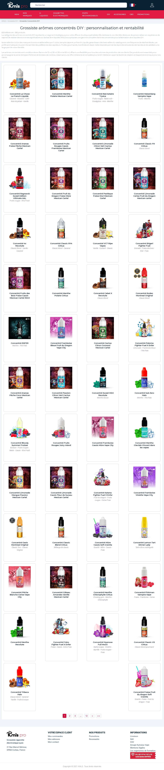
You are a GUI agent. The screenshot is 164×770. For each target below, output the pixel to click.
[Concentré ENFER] (20, 329)
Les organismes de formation (142, 751)
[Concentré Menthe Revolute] (20, 628)
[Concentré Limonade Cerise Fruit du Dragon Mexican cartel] (144, 179)
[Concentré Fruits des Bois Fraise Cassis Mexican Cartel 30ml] (20, 279)
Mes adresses (54, 739)
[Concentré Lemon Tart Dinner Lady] (144, 528)
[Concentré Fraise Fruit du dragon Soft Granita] (144, 678)
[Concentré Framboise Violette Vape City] (144, 479)
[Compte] (152, 5)
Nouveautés (94, 739)
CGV (132, 742)
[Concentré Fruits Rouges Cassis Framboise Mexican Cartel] (61, 130)
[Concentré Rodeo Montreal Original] (144, 279)
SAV (132, 739)
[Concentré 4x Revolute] (20, 229)
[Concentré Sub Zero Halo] (144, 379)
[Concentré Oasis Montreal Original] (20, 528)
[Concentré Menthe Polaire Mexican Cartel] (61, 80)
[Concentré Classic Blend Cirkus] (61, 528)
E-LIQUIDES (44, 14)
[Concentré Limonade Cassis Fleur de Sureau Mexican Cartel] (61, 479)
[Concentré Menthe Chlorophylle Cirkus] (103, 578)
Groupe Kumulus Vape (139, 745)
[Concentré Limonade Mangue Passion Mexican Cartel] (20, 479)
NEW (17, 14)
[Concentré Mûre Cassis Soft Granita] (103, 528)
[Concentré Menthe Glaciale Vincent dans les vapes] (144, 429)
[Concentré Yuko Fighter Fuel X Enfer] (61, 628)
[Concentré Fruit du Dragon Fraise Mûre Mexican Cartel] (61, 179)
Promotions (94, 736)
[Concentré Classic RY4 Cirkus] (61, 229)
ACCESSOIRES (120, 14)
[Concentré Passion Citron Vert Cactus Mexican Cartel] (61, 379)
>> (98, 716)
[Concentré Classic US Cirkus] (144, 628)
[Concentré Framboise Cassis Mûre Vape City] (103, 429)
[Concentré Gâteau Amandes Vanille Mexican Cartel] (61, 578)
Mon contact (53, 742)
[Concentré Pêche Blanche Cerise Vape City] (20, 578)
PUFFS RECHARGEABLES (90, 14)
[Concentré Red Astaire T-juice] (103, 80)
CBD (132, 14)
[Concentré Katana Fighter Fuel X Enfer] (103, 479)
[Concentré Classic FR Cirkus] (144, 130)
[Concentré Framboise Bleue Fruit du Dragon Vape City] (61, 329)
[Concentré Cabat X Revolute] (103, 279)
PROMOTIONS (143, 14)
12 (86, 716)
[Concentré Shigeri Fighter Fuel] (144, 229)
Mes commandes (55, 736)
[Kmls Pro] (17, 5)
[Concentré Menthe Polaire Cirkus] (61, 279)
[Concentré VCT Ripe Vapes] (103, 229)
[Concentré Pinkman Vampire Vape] (144, 578)
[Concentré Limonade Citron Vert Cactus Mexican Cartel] (103, 130)
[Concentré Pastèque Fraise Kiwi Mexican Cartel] (103, 179)
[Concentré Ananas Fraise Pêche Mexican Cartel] (20, 130)
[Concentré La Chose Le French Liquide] (20, 80)
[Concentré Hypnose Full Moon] (103, 628)
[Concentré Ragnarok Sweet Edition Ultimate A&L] (20, 179)
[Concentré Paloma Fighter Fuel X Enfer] (144, 329)
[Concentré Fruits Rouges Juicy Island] (61, 429)
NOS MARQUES (27, 14)
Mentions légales (137, 748)
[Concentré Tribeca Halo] (20, 678)
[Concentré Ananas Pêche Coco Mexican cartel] (20, 379)
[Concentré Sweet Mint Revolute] (103, 379)
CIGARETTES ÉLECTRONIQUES (60, 14)
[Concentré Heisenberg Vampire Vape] (144, 80)
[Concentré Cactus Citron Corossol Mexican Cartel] (103, 329)
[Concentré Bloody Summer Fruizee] (20, 429)
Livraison (134, 736)
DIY (108, 14)
